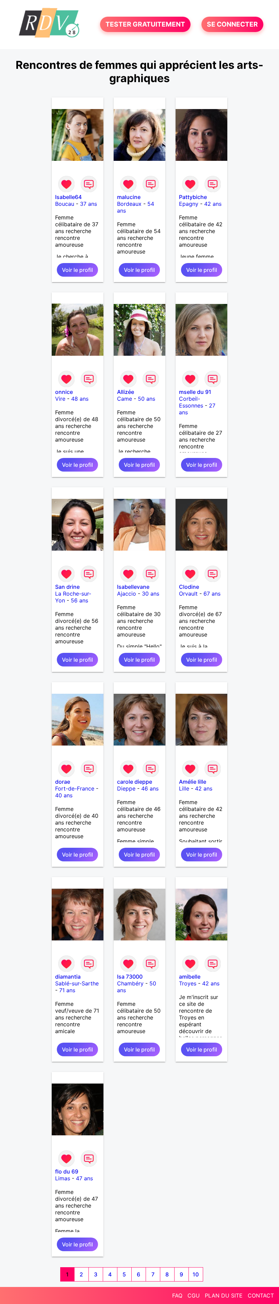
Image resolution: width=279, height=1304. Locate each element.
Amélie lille (192, 781)
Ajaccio (126, 593)
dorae (62, 781)
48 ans (79, 398)
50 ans (146, 398)
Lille (184, 788)
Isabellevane (133, 586)
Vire (60, 398)
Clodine (189, 586)
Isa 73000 (130, 976)
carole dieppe (134, 781)
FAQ (177, 1295)
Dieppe (126, 788)
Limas (62, 1178)
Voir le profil (77, 269)
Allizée (125, 391)
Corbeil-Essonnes (191, 402)
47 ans (84, 1178)
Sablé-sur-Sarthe (77, 983)
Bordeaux (129, 203)
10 (196, 1274)
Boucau (64, 203)
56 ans (79, 600)
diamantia (68, 976)
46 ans (150, 788)
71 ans (67, 990)
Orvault (188, 593)
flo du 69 (66, 1171)
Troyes (187, 983)
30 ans (150, 593)
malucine (129, 197)
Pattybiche (193, 197)
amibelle (189, 976)
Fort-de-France (74, 788)
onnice (64, 391)
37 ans (88, 203)
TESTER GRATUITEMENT (145, 24)
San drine (67, 586)
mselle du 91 (195, 391)
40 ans (63, 795)
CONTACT (261, 1295)
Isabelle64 (68, 197)
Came (124, 398)
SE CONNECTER (232, 24)
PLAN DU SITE (224, 1295)
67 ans (211, 593)
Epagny (188, 203)
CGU (193, 1295)
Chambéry (130, 983)
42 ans (212, 203)
